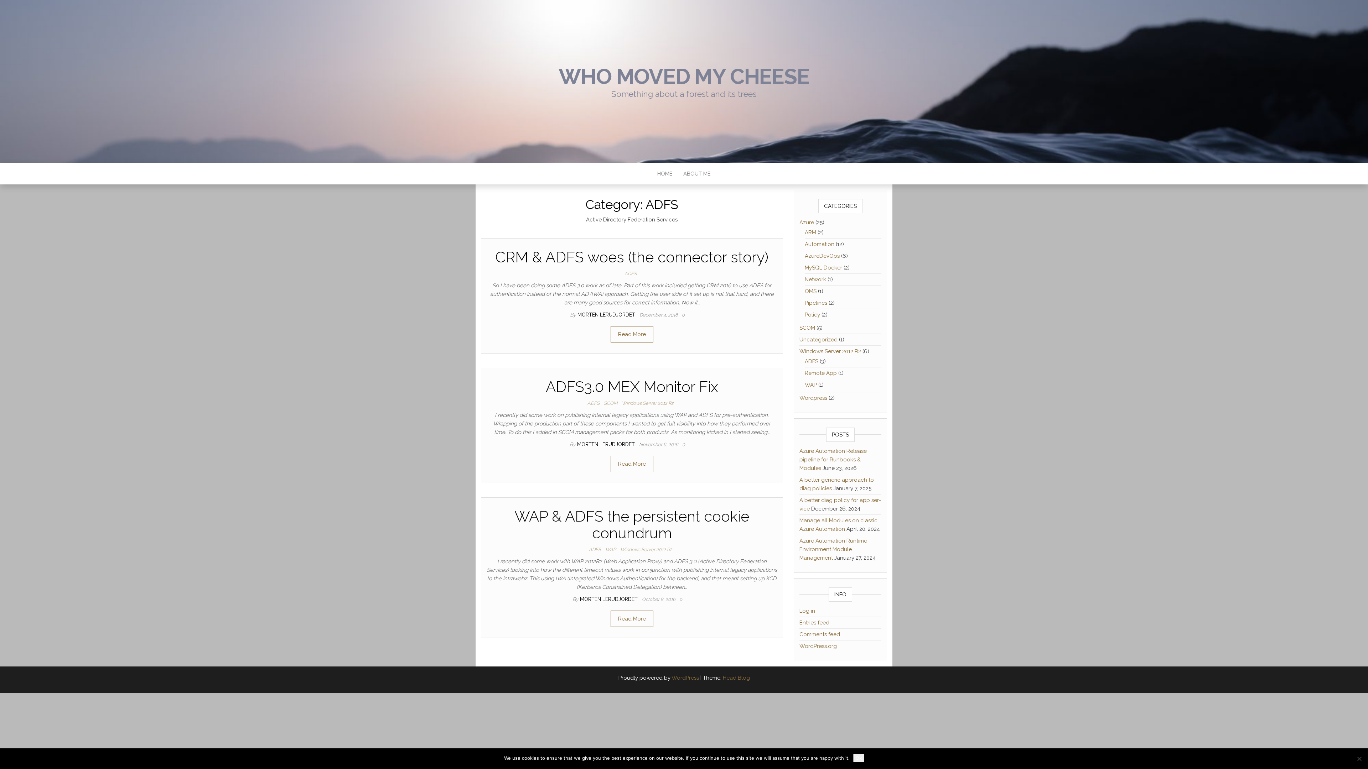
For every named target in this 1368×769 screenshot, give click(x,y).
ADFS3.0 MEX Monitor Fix (632, 387)
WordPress (685, 678)
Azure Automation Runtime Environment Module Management (833, 549)
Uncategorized (818, 339)
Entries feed (814, 622)
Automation (819, 244)
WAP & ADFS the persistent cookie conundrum (631, 525)
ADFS (631, 273)
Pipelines (816, 303)
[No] (1359, 758)
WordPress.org (818, 646)
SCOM (610, 403)
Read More (632, 334)
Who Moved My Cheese (684, 76)
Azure (806, 222)
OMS (811, 291)
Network (815, 279)
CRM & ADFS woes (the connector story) (631, 257)
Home (665, 174)
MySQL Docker (823, 268)
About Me (697, 174)
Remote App (821, 373)
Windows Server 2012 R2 (648, 403)
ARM (810, 232)
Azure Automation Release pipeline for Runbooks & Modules (833, 459)
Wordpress (813, 398)
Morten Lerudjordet (607, 315)
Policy (812, 315)
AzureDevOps (822, 256)
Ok (859, 758)
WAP (610, 549)
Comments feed (819, 634)
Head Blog (736, 678)
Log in (807, 611)
